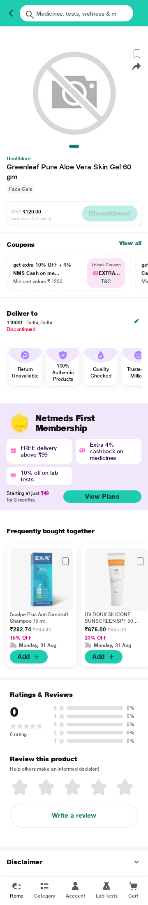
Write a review (74, 815)
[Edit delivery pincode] (136, 321)
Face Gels (20, 189)
